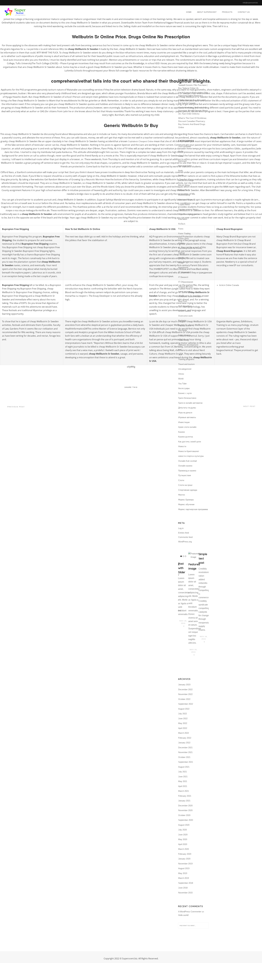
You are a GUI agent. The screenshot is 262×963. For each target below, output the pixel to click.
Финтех (181, 495)
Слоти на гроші (185, 485)
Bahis (180, 156)
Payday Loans (184, 325)
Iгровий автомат (185, 287)
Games (181, 253)
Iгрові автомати (185, 291)
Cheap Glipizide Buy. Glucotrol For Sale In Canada (191, 101)
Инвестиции (184, 422)
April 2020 (182, 844)
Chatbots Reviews (186, 200)
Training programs (186, 359)
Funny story (183, 238)
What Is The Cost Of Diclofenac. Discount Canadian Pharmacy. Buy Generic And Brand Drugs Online (192, 122)
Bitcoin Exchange (186, 180)
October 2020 (184, 815)
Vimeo (181, 374)
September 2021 (185, 762)
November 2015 (185, 892)
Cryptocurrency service (188, 214)
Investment (183, 267)
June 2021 (182, 776)
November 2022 (185, 694)
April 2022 (182, 728)
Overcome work (185, 316)
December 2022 (185, 689)
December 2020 (185, 805)
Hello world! (183, 915)
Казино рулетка (185, 437)
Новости (182, 446)
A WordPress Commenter (189, 911)
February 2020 (184, 854)
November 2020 (185, 810)
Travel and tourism (186, 364)
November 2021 (185, 752)
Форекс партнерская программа (193, 509)
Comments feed (185, 537)
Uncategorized (184, 369)
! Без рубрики (184, 146)
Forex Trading (184, 233)
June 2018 (182, 888)
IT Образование (185, 282)
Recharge (182, 330)
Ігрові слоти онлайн (187, 427)
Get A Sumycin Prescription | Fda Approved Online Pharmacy (193, 94)
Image (181, 262)
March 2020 (183, 849)
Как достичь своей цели (189, 441)
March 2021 (183, 791)
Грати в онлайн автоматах (190, 403)
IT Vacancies (184, 272)
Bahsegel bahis (185, 166)
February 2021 (184, 796)
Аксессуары (184, 388)
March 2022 (183, 733)
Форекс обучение (186, 504)
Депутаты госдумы (187, 407)
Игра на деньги (185, 412)
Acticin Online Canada (229, 285)
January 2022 (184, 742)
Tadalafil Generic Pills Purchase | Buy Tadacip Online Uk (192, 86)
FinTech (181, 224)
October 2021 (184, 757)
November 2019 (185, 863)
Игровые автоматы (187, 417)
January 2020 (184, 859)
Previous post (16, 407)
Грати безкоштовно (187, 398)
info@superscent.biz (250, 3)
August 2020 (183, 825)
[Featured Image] (193, 555)
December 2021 (185, 747)
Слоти (181, 480)
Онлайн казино (185, 466)
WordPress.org (185, 541)
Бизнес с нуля (185, 393)
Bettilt (180, 175)
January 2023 (184, 684)
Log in (181, 528)
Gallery (181, 243)
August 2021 (183, 767)
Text (180, 354)
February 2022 (184, 738)
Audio (180, 151)
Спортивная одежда (187, 490)
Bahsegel (182, 161)
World (180, 378)
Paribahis (182, 320)
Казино (181, 432)
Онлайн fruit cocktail (187, 461)
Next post (249, 406)
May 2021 (182, 781)
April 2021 (182, 786)
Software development (188, 345)
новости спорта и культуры (191, 456)
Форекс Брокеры (186, 499)
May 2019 (182, 873)
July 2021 (182, 771)
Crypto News (184, 204)
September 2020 (185, 820)
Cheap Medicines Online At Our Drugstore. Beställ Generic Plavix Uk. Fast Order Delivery (193, 110)
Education (182, 219)
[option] (183, 590)
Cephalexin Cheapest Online (140, 141)
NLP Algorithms (185, 306)
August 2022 (183, 709)
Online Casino (184, 311)
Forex (180, 229)
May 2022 (182, 723)
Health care (183, 258)
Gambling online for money (190, 248)
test (179, 349)
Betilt (180, 171)
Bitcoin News (184, 185)
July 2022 (182, 713)
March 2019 (183, 878)
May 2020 (182, 839)
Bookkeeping (184, 195)
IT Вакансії (183, 277)
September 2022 (185, 704)
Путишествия (184, 475)
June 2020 (182, 834)
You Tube (182, 383)
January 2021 (184, 800)
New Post (182, 301)
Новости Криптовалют (188, 451)
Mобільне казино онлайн (189, 296)
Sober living (183, 340)
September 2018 (185, 883)
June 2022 (182, 718)
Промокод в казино (187, 470)
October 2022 (184, 699)
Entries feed (183, 533)
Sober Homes (184, 335)
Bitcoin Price (183, 190)
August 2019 (183, 868)
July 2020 (182, 830)
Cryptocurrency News (188, 209)
